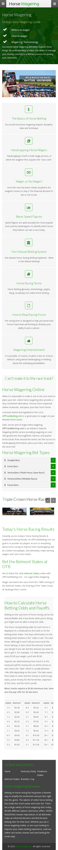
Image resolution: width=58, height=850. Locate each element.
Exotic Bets (12, 466)
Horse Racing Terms (29, 283)
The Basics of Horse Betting (29, 118)
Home (7, 771)
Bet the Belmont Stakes (22, 561)
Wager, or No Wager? (29, 181)
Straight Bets (13, 460)
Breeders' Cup (27, 779)
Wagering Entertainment (29, 349)
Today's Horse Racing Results (28, 529)
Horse (24, 3)
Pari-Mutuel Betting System (29, 251)
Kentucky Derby (28, 771)
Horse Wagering (23, 846)
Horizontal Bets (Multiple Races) (22, 478)
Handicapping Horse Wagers (29, 150)
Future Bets (13, 485)
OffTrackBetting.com (12, 416)
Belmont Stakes (32, 573)
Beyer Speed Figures (29, 216)
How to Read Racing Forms (29, 314)
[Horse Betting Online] (29, 83)
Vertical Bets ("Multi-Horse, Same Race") (26, 472)
